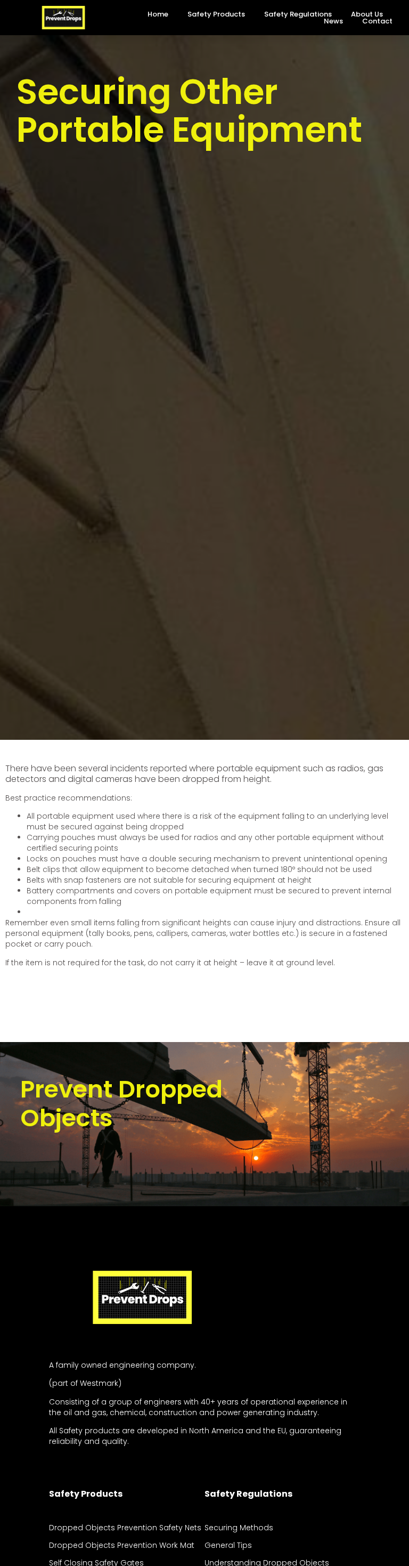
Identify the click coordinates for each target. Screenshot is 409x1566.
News (333, 21)
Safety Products (216, 14)
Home (158, 14)
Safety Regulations (298, 14)
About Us (367, 14)
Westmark (99, 1383)
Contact (377, 21)
